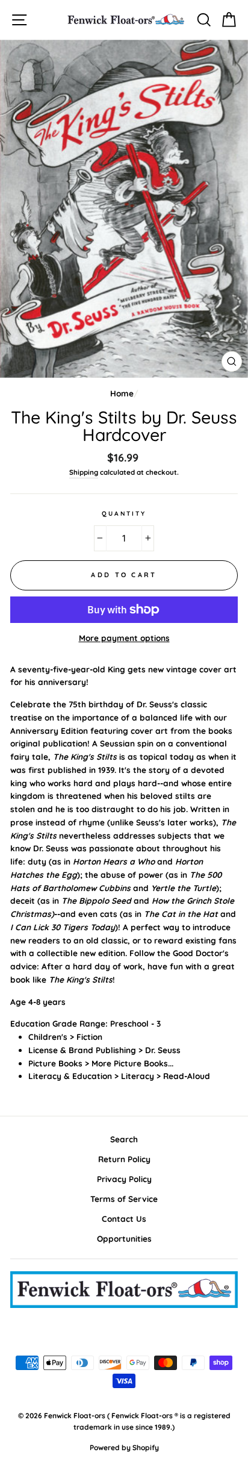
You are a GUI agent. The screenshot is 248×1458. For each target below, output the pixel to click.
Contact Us (124, 1218)
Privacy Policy (124, 1179)
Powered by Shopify (124, 1447)
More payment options (124, 638)
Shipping (83, 472)
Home (122, 393)
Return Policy (124, 1159)
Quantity (124, 514)
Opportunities (124, 1238)
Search (124, 1139)
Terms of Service (124, 1199)
